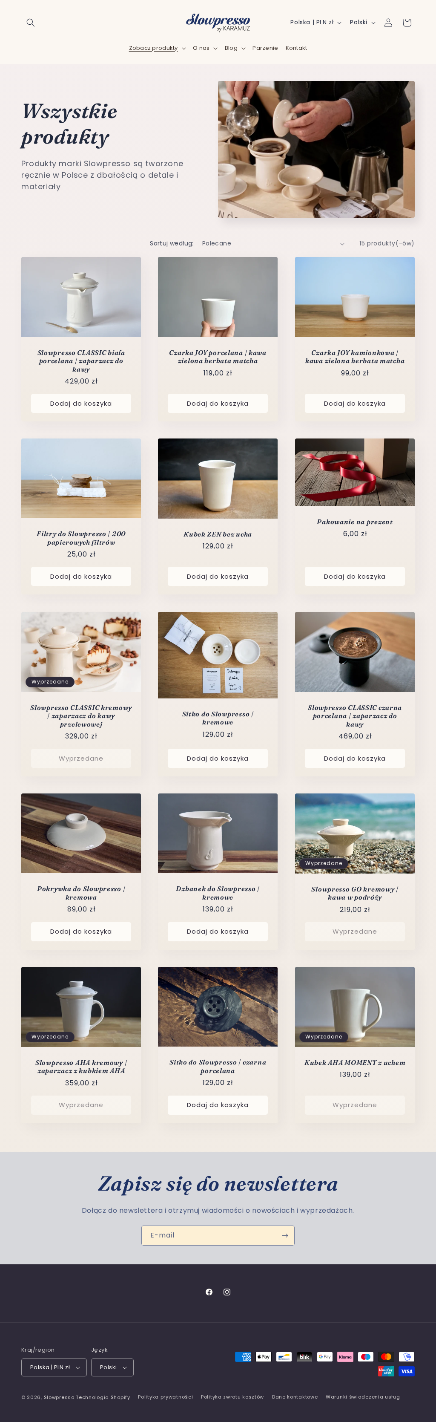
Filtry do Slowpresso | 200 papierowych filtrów (81, 538)
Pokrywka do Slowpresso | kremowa (81, 893)
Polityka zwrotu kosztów (232, 1396)
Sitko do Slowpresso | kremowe (218, 718)
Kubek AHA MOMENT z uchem (354, 1062)
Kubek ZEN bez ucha (218, 534)
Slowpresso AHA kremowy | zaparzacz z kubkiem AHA (81, 1066)
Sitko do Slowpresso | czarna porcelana (217, 1066)
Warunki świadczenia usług (363, 1396)
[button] (30, 22)
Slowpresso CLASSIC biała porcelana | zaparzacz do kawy (81, 361)
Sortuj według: (172, 243)
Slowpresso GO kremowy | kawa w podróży (355, 893)
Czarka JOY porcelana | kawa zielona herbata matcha (218, 357)
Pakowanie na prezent (355, 522)
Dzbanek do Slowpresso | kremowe (218, 893)
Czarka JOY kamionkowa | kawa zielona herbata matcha (354, 357)
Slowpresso (59, 1397)
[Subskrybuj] (284, 1236)
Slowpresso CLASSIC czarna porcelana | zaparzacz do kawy (355, 715)
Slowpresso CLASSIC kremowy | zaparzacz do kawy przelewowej (81, 716)
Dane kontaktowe (295, 1396)
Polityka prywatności (165, 1396)
